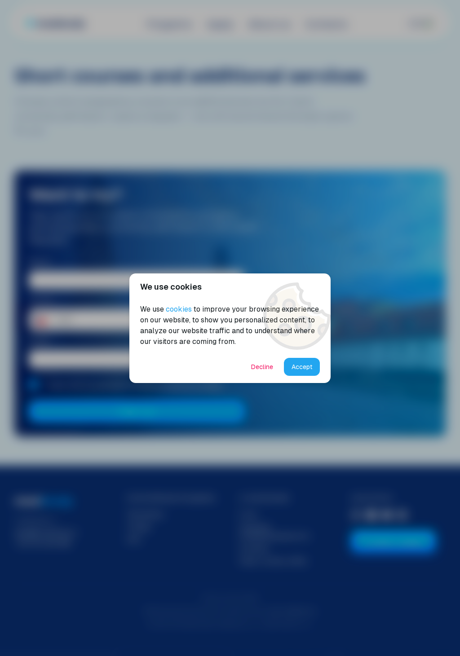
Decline (262, 366)
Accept (302, 366)
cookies (179, 309)
